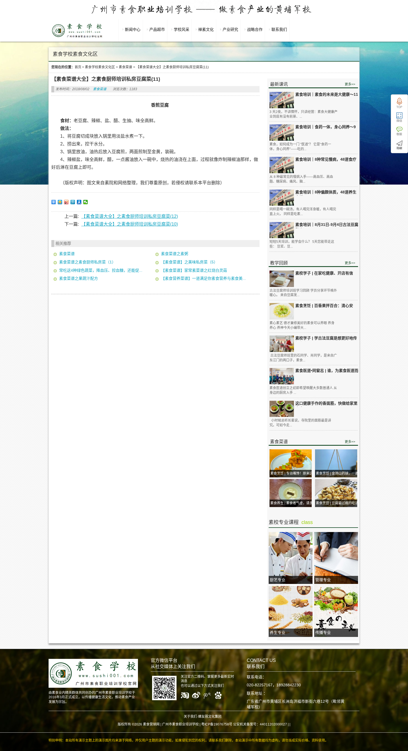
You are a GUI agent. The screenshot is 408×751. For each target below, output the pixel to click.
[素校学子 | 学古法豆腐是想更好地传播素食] (282, 344)
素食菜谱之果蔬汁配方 (78, 278)
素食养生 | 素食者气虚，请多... (292, 503)
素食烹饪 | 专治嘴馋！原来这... (292, 473)
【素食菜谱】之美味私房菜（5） (189, 262)
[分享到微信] (85, 202)
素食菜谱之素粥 (174, 253)
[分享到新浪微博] (66, 202)
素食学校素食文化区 (100, 67)
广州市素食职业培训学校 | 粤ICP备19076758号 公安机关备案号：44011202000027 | (225, 724)
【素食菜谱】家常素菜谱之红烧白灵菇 (194, 270)
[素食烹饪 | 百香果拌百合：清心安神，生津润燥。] (282, 311)
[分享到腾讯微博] (72, 202)
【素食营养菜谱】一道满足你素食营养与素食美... (203, 278)
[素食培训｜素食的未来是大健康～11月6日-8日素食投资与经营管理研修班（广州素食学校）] (282, 100)
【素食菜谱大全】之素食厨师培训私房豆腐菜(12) (129, 216)
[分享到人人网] (79, 202)
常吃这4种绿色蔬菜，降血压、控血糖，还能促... (100, 270)
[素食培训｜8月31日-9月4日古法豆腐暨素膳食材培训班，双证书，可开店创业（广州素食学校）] (282, 230)
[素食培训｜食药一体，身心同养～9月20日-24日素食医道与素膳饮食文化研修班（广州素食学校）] (282, 132)
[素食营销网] (77, 37)
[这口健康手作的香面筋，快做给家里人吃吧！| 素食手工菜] (282, 409)
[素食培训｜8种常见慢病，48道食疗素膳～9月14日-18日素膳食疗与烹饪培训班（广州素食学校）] (282, 165)
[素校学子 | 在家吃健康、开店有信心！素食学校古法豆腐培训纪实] (282, 279)
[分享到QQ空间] (60, 202)
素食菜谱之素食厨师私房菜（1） (87, 262)
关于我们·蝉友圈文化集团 (202, 717)
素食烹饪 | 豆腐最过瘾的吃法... (338, 503)
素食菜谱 (125, 67)
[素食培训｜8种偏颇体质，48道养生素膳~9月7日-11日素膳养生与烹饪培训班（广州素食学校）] (282, 198)
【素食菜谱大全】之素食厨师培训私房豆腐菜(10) (129, 224)
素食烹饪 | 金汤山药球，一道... (338, 473)
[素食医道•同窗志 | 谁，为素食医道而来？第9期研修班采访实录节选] (282, 376)
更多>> (350, 84)
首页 (78, 67)
